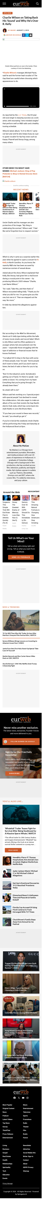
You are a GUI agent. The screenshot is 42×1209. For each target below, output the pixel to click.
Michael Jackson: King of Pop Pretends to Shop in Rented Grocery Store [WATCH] (20, 174)
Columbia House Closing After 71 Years (21, 1013)
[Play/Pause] (4, 106)
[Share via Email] (30, 35)
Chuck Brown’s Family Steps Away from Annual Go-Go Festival (24, 922)
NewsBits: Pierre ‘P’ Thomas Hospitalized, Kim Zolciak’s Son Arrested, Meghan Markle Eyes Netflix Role (26, 209)
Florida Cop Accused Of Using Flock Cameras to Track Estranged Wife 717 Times (25, 909)
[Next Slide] (37, 205)
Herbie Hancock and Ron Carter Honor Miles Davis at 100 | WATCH (19, 657)
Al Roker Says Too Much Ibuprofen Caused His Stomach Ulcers (19, 1056)
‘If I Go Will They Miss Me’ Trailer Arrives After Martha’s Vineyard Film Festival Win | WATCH (19, 634)
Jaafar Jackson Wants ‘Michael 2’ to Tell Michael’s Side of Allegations (25, 873)
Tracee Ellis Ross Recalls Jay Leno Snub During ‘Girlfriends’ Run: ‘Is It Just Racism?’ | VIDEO (20, 965)
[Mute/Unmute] (38, 106)
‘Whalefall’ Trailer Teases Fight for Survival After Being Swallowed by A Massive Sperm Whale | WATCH (10, 208)
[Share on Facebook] (23, 35)
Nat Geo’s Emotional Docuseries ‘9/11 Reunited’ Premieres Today (26, 885)
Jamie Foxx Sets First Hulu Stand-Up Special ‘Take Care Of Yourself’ (20, 650)
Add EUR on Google (13, 35)
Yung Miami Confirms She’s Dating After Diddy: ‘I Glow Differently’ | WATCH (19, 1033)
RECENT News (21, 190)
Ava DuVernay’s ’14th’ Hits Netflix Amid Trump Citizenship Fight (20, 665)
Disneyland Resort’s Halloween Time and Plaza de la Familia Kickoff (25, 897)
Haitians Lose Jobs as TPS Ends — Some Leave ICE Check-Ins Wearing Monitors (21, 1079)
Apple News (7, 13)
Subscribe (14, 773)
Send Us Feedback (21, 557)
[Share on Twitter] (27, 35)
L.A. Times (22, 115)
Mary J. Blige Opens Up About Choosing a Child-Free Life (17, 989)
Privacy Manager (8, 1183)
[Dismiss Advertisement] (4, 89)
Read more (15, 850)
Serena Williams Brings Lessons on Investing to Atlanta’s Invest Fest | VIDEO (20, 642)
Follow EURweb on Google (23, 741)
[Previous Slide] (4, 205)
